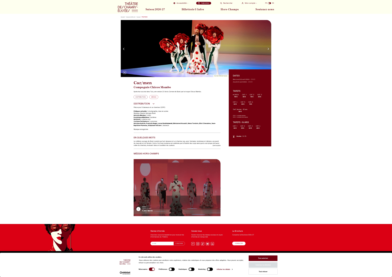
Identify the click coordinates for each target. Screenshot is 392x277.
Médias (153, 97)
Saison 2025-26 (130, 16)
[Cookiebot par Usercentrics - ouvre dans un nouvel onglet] (125, 273)
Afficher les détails (223, 269)
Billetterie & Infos (193, 9)
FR (266, 3)
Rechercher (228, 3)
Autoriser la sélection (263, 265)
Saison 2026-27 (155, 9)
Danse (138, 16)
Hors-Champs (230, 9)
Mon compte (250, 3)
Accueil (123, 16)
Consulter (239, 243)
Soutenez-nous (264, 9)
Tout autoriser (263, 258)
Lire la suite (216, 145)
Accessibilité (182, 3)
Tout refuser (263, 271)
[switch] (172, 269)
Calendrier (205, 3)
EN (273, 3)
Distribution (141, 97)
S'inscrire (179, 243)
